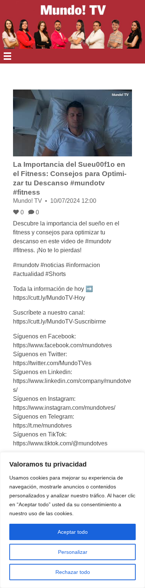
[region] (72, 520)
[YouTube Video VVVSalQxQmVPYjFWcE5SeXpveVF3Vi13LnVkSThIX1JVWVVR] (72, 123)
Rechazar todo (72, 572)
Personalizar (72, 552)
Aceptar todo (73, 532)
